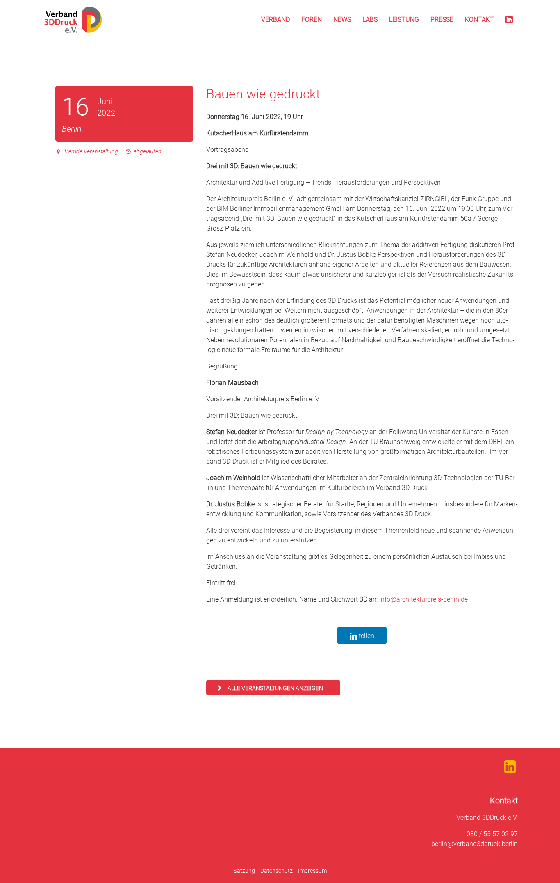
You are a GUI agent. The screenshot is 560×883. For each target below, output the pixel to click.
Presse (441, 19)
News (342, 19)
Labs (370, 19)
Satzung (244, 870)
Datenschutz (276, 870)
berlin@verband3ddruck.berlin (474, 844)
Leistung (404, 19)
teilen (365, 636)
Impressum (312, 870)
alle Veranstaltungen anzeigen (275, 688)
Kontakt (479, 19)
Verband (275, 19)
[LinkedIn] (509, 19)
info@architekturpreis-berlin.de (423, 599)
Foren (311, 19)
